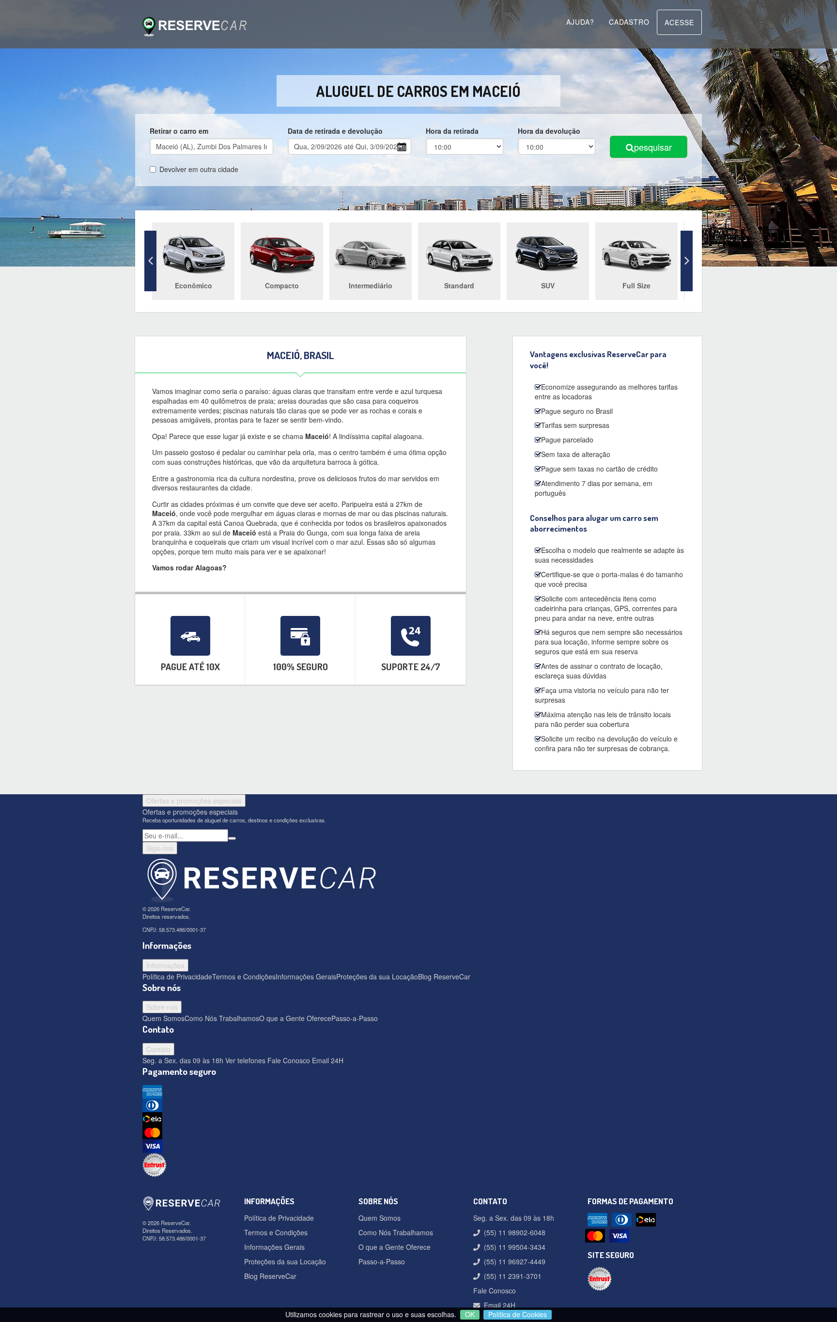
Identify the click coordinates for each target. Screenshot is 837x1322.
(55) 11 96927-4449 (512, 1261)
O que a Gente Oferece (295, 1018)
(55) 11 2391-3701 (511, 1276)
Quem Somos (163, 1018)
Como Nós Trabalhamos (222, 1018)
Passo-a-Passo (354, 1018)
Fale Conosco (287, 1060)
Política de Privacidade (177, 976)
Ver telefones (244, 1060)
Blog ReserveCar (444, 976)
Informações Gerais (306, 976)
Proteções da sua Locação (377, 976)
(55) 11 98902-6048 (512, 1232)
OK (470, 1314)
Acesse (679, 22)
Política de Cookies (517, 1314)
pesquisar (653, 147)
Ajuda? (580, 22)
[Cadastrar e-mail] (232, 838)
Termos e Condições (244, 976)
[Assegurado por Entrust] (418, 1165)
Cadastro (629, 22)
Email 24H (326, 1060)
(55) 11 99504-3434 (512, 1247)
